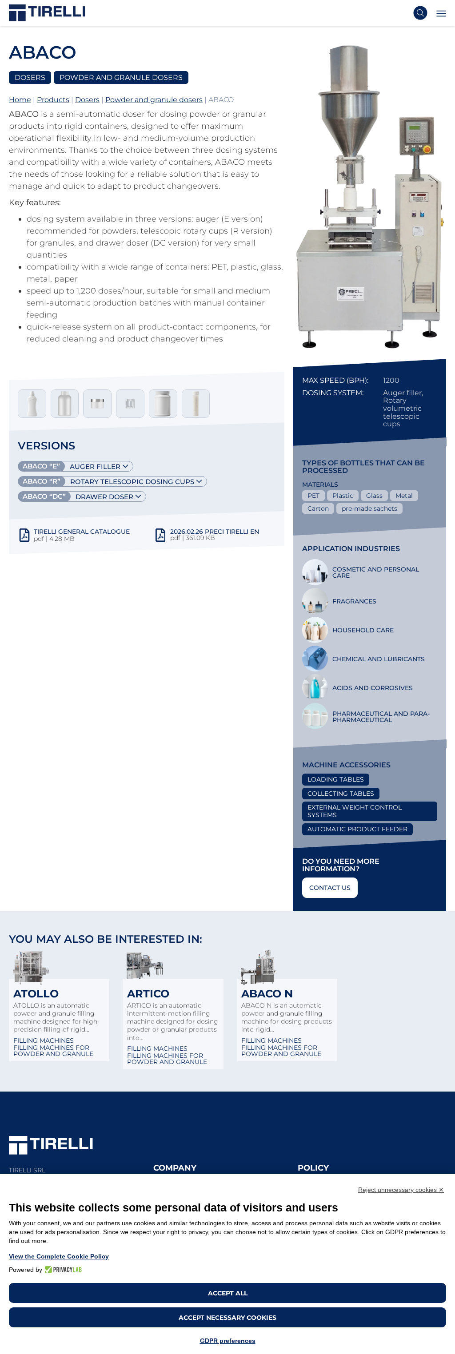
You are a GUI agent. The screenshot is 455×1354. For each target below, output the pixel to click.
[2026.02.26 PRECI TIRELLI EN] (161, 538)
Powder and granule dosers (154, 99)
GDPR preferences (227, 1340)
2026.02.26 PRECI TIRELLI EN (214, 532)
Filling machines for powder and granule (53, 1051)
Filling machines (43, 1040)
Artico (148, 993)
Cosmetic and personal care (375, 572)
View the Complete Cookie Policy (59, 1256)
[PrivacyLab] (62, 1269)
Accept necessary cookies (227, 1318)
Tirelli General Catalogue (82, 532)
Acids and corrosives (372, 688)
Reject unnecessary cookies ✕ (401, 1189)
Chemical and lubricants (378, 659)
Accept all (227, 1293)
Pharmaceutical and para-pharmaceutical (381, 717)
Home (20, 99)
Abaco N (267, 993)
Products (53, 99)
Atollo (36, 993)
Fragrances (354, 601)
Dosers (87, 99)
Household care (363, 630)
